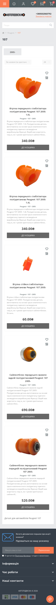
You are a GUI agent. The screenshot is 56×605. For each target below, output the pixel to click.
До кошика (28, 147)
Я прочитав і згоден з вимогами (27, 555)
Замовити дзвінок (44, 16)
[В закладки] (47, 73)
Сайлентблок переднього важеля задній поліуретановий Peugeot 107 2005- (28, 377)
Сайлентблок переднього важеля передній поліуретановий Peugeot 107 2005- (28, 468)
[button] (23, 3)
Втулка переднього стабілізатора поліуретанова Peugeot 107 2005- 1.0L (28, 111)
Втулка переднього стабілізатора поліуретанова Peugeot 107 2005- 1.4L (28, 199)
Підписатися (44, 550)
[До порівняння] (47, 78)
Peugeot (10, 33)
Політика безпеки (23, 555)
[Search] (50, 25)
